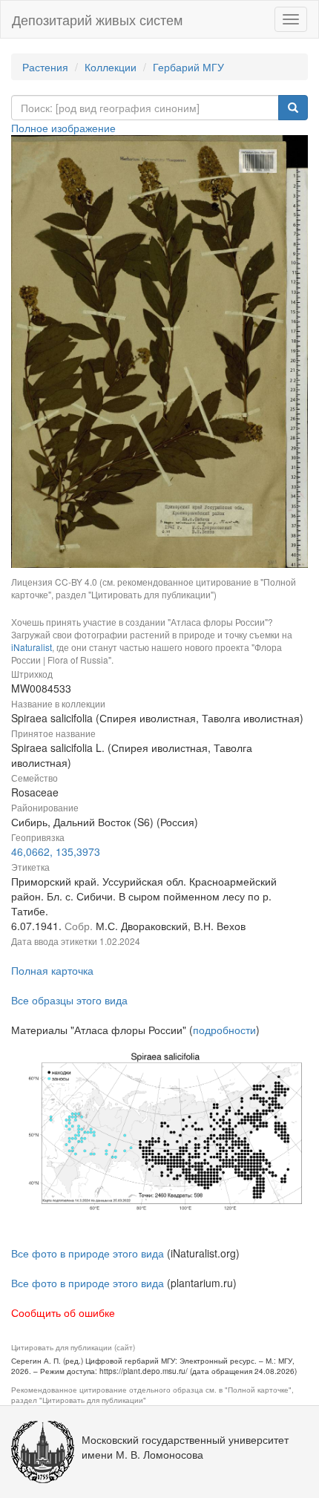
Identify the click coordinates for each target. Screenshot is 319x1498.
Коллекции (111, 66)
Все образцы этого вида (69, 999)
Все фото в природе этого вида (87, 1253)
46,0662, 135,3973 (55, 851)
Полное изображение (63, 127)
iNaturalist (31, 647)
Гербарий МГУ (188, 66)
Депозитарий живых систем (97, 19)
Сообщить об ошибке (63, 1312)
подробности (224, 1029)
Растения (45, 66)
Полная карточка (52, 970)
